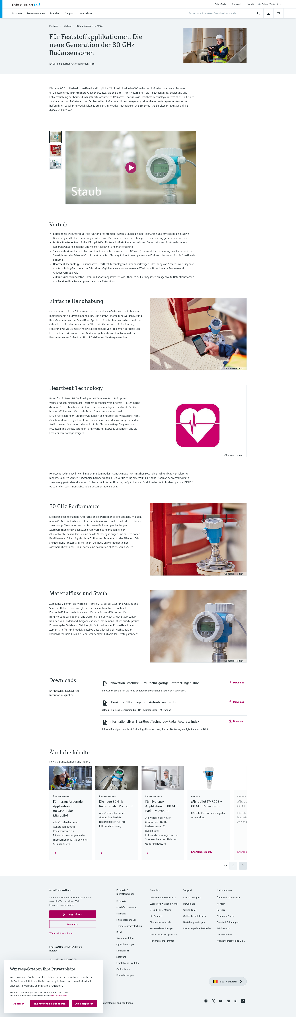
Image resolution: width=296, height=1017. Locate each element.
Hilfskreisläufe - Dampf (162, 940)
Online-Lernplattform (194, 916)
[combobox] (271, 4)
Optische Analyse (125, 944)
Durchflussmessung (126, 907)
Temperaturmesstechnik (129, 925)
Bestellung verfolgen (194, 922)
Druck (119, 932)
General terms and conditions (117, 1002)
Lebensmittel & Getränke (163, 897)
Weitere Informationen (61, 933)
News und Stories (226, 916)
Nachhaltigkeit (224, 934)
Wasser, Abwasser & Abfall (164, 903)
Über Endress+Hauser (228, 897)
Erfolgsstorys (224, 928)
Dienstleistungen (125, 975)
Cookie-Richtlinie (59, 995)
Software (121, 956)
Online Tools (220, 4)
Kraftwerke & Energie (161, 928)
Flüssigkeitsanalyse (126, 919)
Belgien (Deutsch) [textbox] (270, 4)
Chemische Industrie (160, 922)
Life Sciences (156, 916)
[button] (236, 682)
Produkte (53, 26)
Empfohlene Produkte (128, 962)
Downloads (236, 4)
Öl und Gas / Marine (160, 909)
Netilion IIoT (122, 950)
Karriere (221, 909)
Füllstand (67, 26)
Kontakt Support (192, 897)
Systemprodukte (125, 938)
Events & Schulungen (228, 922)
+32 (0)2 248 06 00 (66, 959)
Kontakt (250, 4)
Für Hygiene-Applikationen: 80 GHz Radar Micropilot (161, 806)
